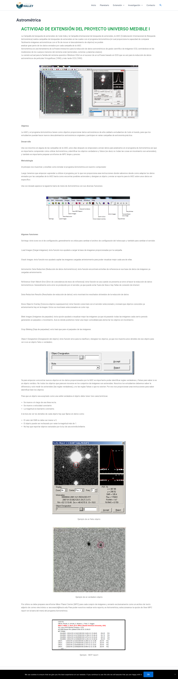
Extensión (117, 5)
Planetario (104, 5)
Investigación (134, 5)
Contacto (151, 5)
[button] (160, 5)
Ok (148, 674)
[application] (123, 5)
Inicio (93, 5)
